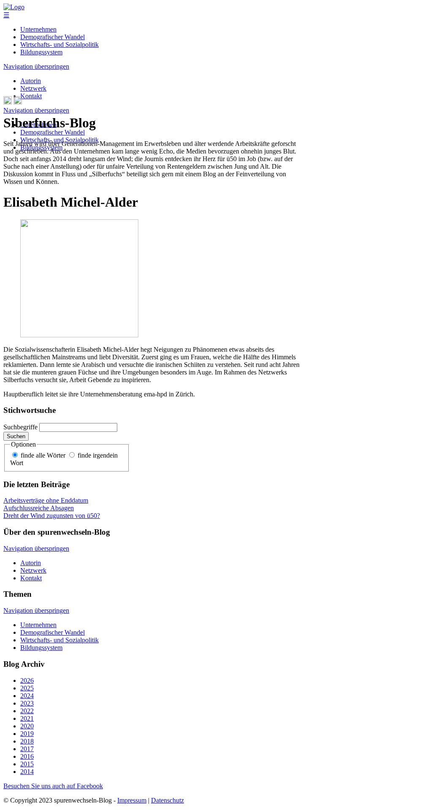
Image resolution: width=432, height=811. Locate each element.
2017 (27, 748)
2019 (27, 733)
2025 (27, 688)
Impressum (131, 800)
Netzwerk (33, 88)
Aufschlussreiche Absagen (38, 508)
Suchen (16, 436)
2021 (27, 718)
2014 (27, 771)
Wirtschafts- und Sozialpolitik (59, 44)
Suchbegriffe (20, 427)
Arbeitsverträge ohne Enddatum (45, 500)
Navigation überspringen (36, 66)
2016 (27, 756)
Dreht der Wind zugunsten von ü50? (51, 515)
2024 (27, 695)
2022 (27, 710)
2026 (27, 680)
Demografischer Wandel (52, 36)
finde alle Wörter (43, 455)
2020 (27, 726)
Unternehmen (38, 29)
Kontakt (31, 96)
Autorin (30, 80)
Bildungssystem (41, 52)
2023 (27, 703)
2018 (27, 741)
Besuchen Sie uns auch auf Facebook (53, 785)
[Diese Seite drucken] (7, 102)
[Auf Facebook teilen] (18, 102)
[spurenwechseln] (13, 7)
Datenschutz (167, 800)
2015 (27, 764)
